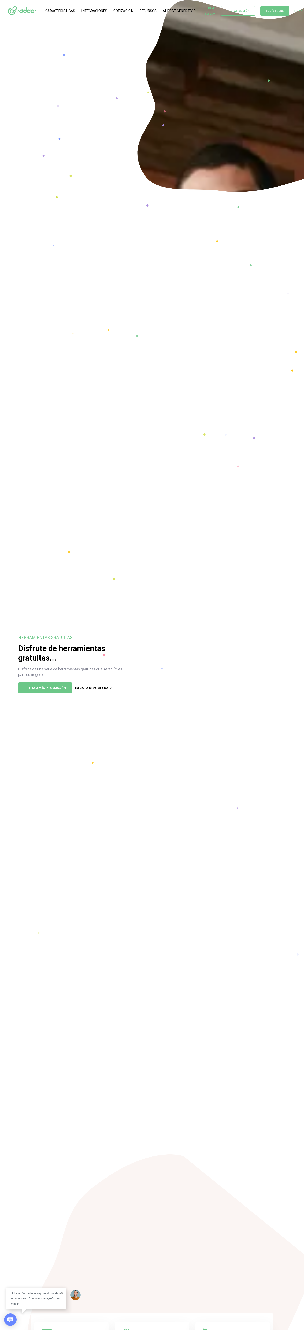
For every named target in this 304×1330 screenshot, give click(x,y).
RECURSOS (148, 11)
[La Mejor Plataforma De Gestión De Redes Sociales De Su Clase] (22, 11)
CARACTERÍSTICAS (60, 11)
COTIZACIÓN (123, 11)
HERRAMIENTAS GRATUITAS (45, 637)
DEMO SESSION (210, 11)
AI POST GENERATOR (179, 11)
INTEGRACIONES (94, 11)
